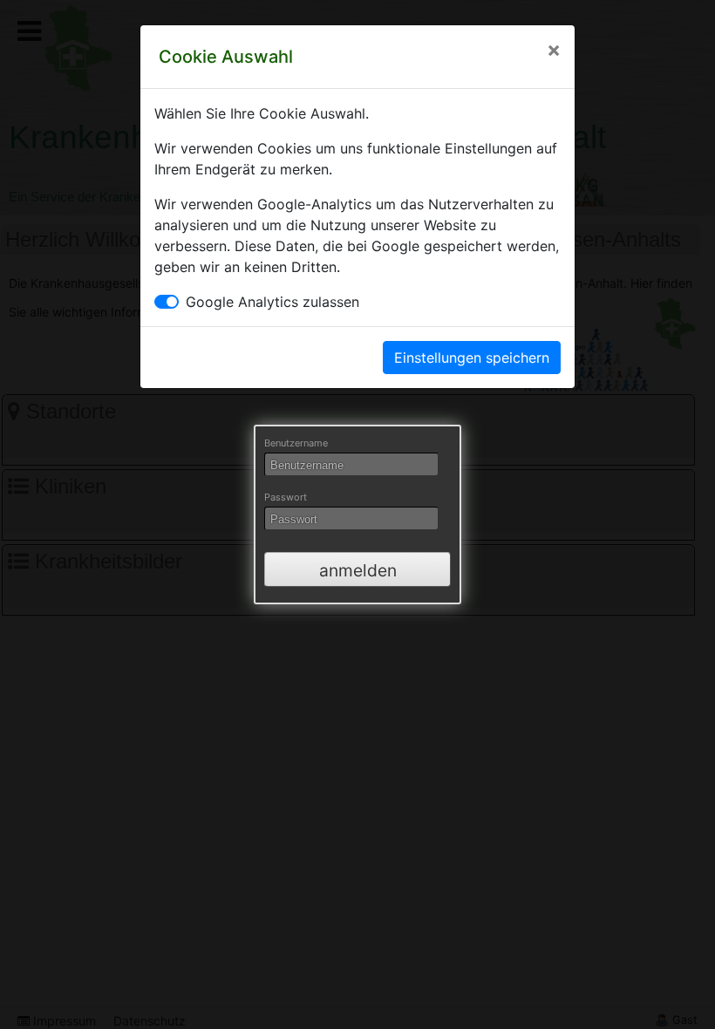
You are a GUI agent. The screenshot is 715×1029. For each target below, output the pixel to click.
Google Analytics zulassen (272, 301)
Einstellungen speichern (471, 357)
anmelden (358, 570)
